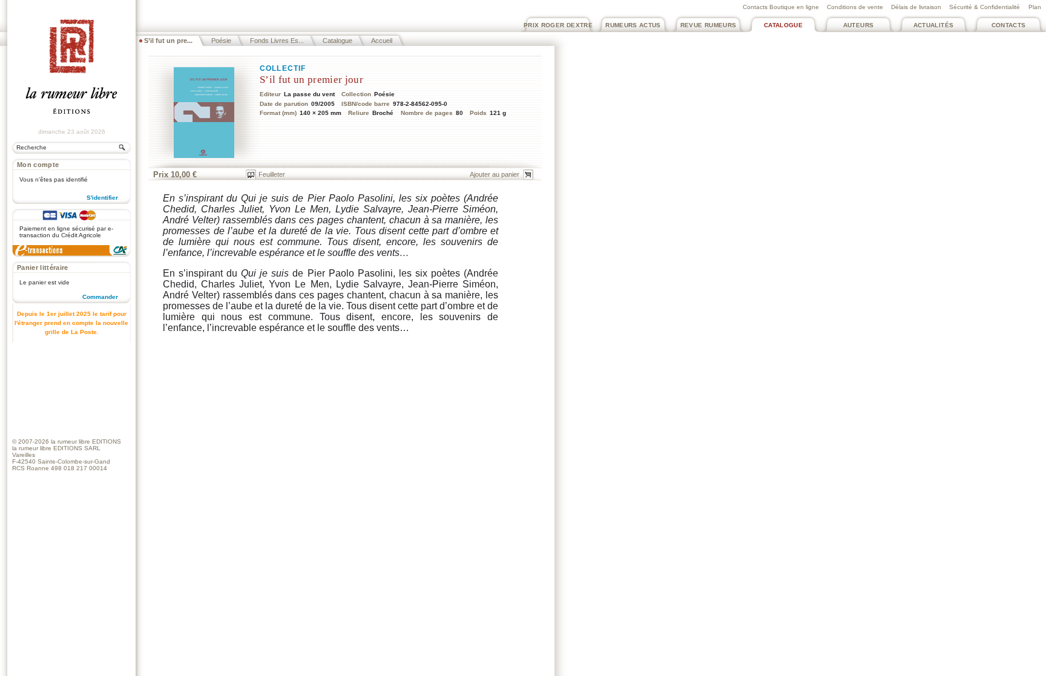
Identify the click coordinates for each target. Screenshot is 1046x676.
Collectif (283, 68)
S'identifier (102, 197)
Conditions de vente (855, 7)
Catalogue (783, 25)
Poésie (221, 40)
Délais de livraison (916, 7)
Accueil (381, 40)
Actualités (933, 25)
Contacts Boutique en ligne (781, 7)
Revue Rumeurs (708, 25)
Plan (1034, 7)
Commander (100, 297)
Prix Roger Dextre (558, 25)
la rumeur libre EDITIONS (86, 441)
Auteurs (858, 25)
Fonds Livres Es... (277, 40)
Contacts (1009, 25)
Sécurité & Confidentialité (984, 7)
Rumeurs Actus (633, 25)
